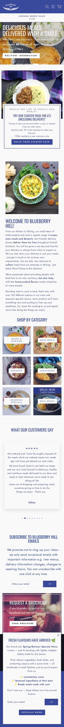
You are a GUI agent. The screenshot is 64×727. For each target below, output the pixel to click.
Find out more (15, 52)
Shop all (38, 52)
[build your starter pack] (32, 110)
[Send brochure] (32, 613)
